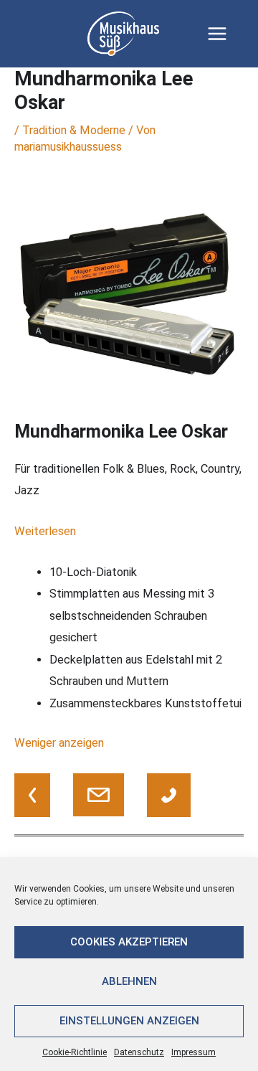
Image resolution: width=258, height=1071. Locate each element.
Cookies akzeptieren (129, 941)
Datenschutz (139, 1052)
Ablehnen (129, 981)
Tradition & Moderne (73, 130)
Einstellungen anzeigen (129, 1020)
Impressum (193, 1052)
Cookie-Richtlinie (74, 1052)
